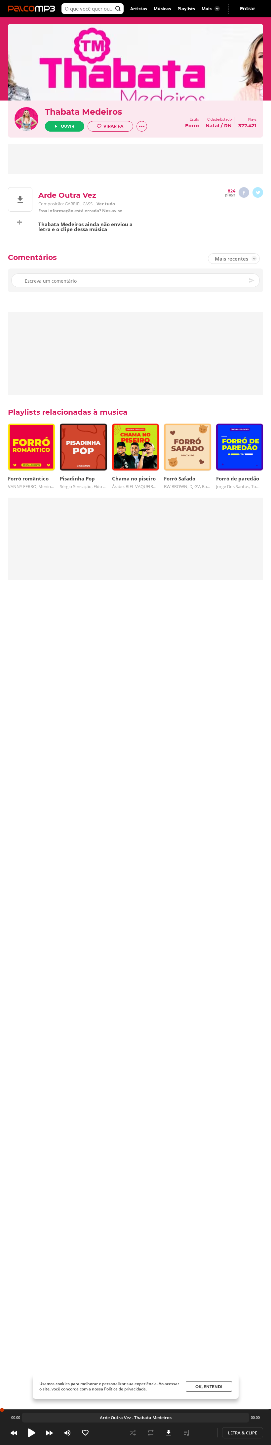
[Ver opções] (141, 126)
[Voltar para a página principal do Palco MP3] (33, 9)
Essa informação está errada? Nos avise (80, 211)
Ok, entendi (208, 1386)
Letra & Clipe (242, 1433)
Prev (14, 1433)
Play (32, 1433)
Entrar (247, 9)
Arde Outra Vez (115, 1418)
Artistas (138, 9)
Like (85, 1433)
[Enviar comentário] (252, 280)
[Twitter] (257, 192)
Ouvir (67, 126)
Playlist (186, 1433)
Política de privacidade (125, 1389)
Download (168, 1433)
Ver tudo (106, 204)
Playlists (186, 9)
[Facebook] (244, 192)
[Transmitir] (204, 1433)
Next (49, 1433)
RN (228, 125)
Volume (67, 1433)
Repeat (151, 1433)
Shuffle (133, 1433)
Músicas (162, 9)
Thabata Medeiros (83, 112)
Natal (212, 125)
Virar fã (113, 126)
